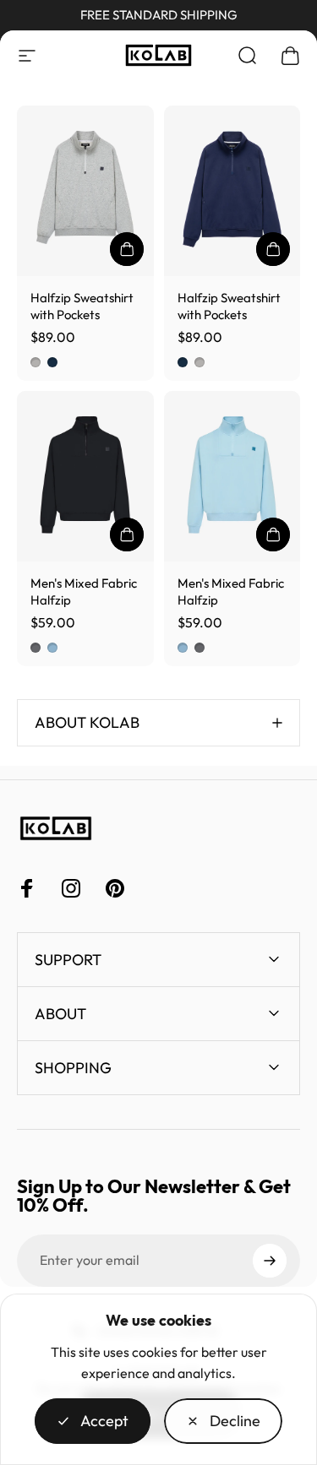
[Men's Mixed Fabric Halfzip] (85, 476)
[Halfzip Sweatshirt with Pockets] (85, 191)
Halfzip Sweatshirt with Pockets (82, 306)
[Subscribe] (270, 1261)
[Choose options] (127, 249)
